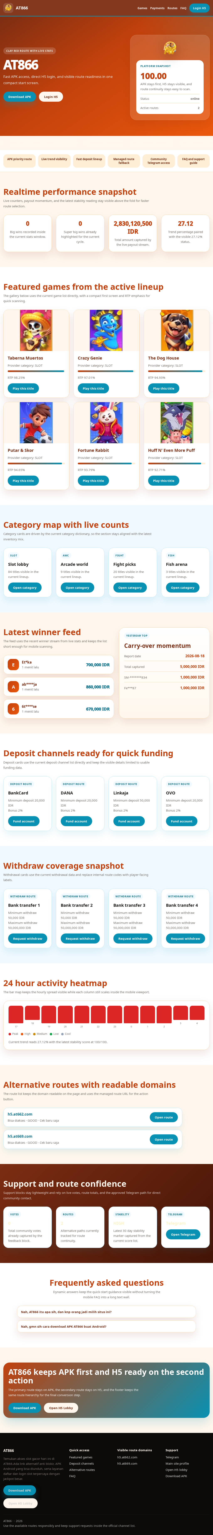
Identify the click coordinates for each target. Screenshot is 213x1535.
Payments (157, 8)
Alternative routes (82, 1470)
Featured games (80, 1457)
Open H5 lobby (176, 1470)
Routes (172, 8)
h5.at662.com (127, 1457)
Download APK (19, 97)
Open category (25, 587)
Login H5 (199, 8)
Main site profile (177, 1463)
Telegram (172, 1457)
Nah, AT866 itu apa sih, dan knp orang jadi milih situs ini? (66, 1312)
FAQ (183, 8)
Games (142, 8)
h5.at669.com (127, 1463)
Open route (164, 1117)
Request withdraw (27, 938)
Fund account (24, 821)
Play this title (23, 388)
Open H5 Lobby (61, 1408)
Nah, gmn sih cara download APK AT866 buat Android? (63, 1326)
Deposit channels (81, 1463)
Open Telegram (183, 1234)
